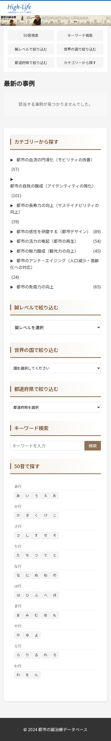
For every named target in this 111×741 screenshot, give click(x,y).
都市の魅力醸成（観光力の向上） (46, 251)
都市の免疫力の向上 (34, 286)
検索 (93, 445)
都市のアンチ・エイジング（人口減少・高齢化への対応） (54, 263)
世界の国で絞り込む (80, 49)
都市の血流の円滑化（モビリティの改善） (55, 159)
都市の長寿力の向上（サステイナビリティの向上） (54, 208)
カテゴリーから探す (80, 62)
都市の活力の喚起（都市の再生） (46, 241)
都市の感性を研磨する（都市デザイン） (53, 231)
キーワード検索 (80, 35)
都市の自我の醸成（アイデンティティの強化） (53, 186)
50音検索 (30, 35)
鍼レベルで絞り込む (31, 49)
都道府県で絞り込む (31, 62)
